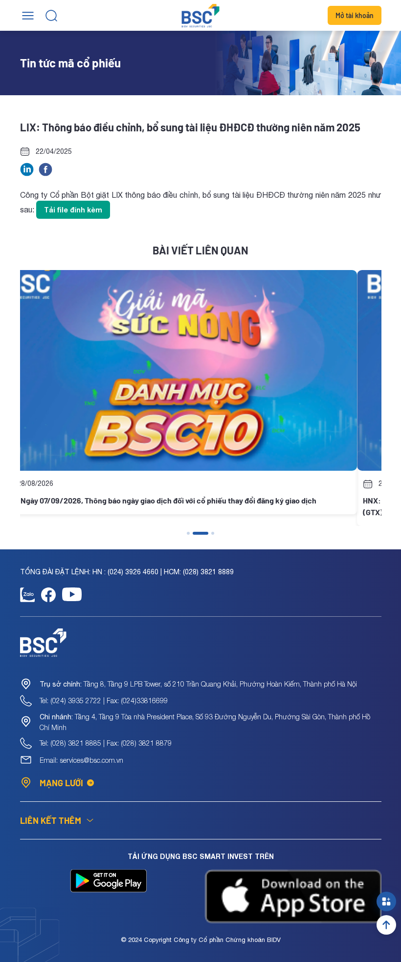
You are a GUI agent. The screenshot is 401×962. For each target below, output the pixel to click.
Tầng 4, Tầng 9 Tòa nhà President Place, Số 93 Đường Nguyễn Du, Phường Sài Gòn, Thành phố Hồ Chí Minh (205, 722)
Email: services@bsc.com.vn (81, 760)
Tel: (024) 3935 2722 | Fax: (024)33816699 (104, 700)
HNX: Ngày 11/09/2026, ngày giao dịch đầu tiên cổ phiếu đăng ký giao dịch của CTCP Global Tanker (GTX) (194, 506)
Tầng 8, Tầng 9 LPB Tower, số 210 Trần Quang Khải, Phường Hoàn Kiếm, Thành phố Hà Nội (198, 684)
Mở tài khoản (354, 15)
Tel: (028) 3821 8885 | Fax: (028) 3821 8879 (106, 743)
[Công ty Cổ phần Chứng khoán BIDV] (201, 15)
